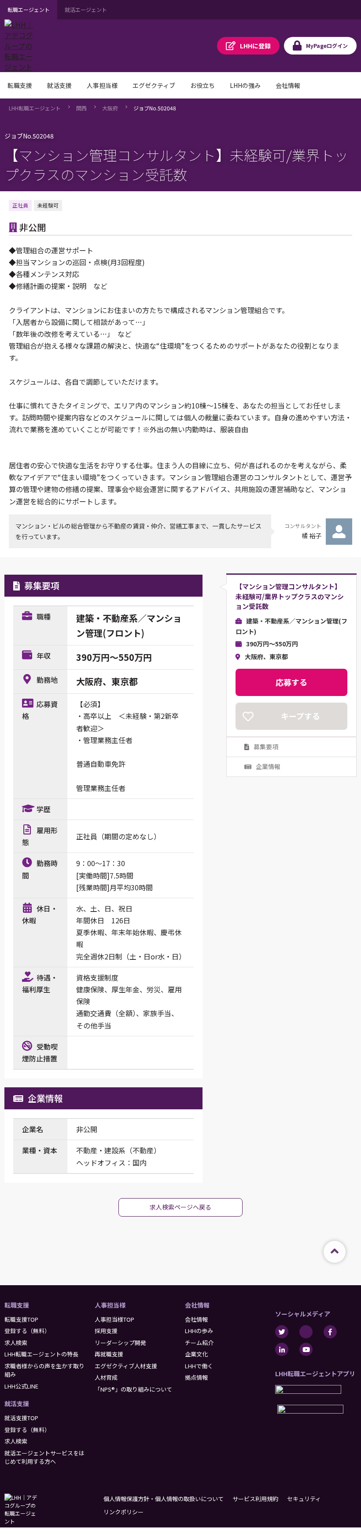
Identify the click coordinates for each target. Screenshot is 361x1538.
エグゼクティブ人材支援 (126, 1366)
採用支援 (106, 1331)
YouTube (306, 1349)
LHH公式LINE (21, 1386)
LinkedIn (281, 1349)
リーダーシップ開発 (120, 1342)
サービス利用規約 (255, 1498)
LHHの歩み (199, 1331)
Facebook (330, 1331)
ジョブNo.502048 (154, 108)
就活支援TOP (21, 1418)
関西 (81, 108)
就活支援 (16, 1403)
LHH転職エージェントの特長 (41, 1354)
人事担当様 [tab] (102, 85)
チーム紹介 (199, 1342)
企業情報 (268, 766)
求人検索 (15, 1342)
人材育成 (106, 1377)
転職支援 (16, 1305)
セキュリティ (304, 1498)
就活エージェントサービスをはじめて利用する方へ (44, 1457)
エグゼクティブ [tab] (154, 85)
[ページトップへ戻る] (335, 1252)
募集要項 (266, 746)
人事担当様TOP (114, 1319)
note (306, 1331)
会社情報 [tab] (288, 85)
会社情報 (197, 1305)
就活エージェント (86, 9)
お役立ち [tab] (202, 85)
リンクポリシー (123, 1512)
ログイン (327, 45)
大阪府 (110, 108)
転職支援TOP (21, 1319)
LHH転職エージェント (35, 108)
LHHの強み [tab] (245, 85)
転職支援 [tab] (19, 85)
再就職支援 (109, 1354)
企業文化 (196, 1354)
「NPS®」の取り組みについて (133, 1389)
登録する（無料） (27, 1331)
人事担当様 (110, 1305)
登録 (255, 45)
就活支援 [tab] (59, 85)
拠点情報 (196, 1377)
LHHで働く (199, 1366)
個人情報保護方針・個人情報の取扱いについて (163, 1498)
